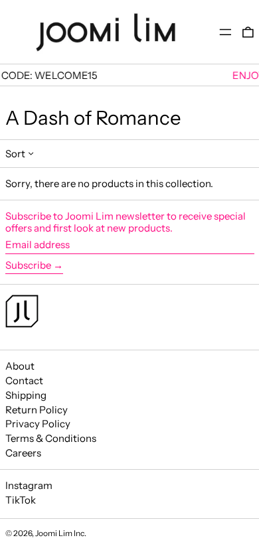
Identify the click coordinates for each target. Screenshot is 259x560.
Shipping (25, 395)
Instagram (28, 486)
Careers (23, 453)
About (20, 366)
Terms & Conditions (50, 438)
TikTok (20, 500)
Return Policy (36, 409)
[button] (248, 32)
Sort (15, 153)
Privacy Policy (37, 423)
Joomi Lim (53, 533)
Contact (24, 380)
